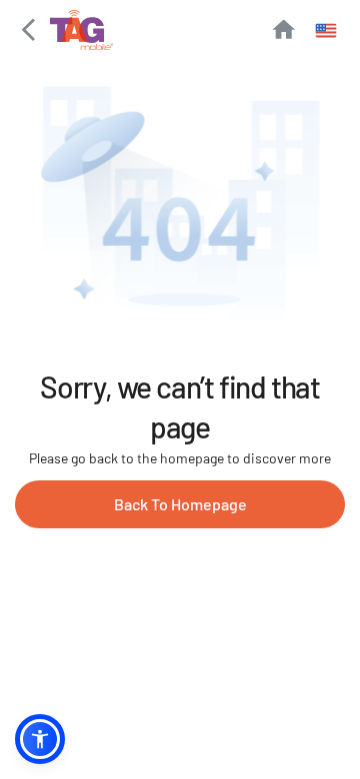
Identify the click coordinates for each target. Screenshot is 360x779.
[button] (40, 739)
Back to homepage (180, 503)
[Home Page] (283, 30)
